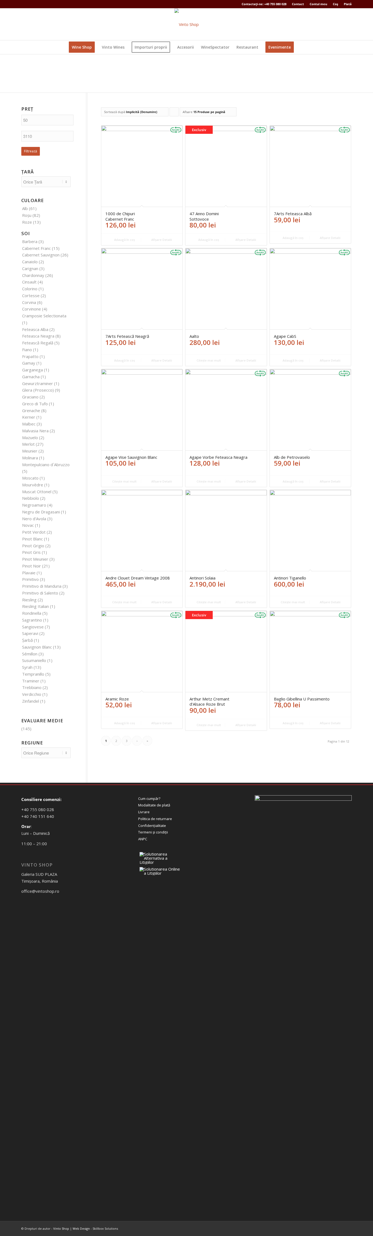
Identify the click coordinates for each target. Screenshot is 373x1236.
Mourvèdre (32, 484)
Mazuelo (30, 437)
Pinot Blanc (32, 539)
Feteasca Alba (35, 329)
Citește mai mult (208, 360)
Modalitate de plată (154, 805)
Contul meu (318, 4)
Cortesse (31, 295)
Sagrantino (32, 620)
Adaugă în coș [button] (124, 240)
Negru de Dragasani (41, 511)
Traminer (30, 681)
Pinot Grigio (33, 545)
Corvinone (31, 309)
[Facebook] (23, 24)
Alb (25, 208)
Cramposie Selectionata (44, 315)
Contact (298, 4)
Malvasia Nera (35, 430)
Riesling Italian (35, 606)
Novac (28, 525)
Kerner (28, 417)
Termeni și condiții (153, 832)
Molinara (30, 457)
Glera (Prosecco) (38, 390)
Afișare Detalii (161, 240)
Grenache (31, 410)
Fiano (27, 349)
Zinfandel (30, 701)
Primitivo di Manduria (41, 586)
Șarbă (27, 640)
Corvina (29, 302)
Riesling (29, 599)
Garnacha (31, 376)
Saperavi (30, 633)
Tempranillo (33, 674)
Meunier (29, 451)
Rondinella (31, 613)
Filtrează (30, 151)
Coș (335, 4)
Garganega (32, 369)
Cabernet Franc (36, 248)
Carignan (30, 268)
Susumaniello (34, 660)
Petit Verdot (34, 532)
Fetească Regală (37, 342)
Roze (27, 222)
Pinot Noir (31, 566)
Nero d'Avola (34, 518)
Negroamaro (34, 505)
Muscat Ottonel (36, 491)
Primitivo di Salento (40, 593)
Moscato (30, 478)
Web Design (81, 1228)
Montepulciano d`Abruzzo (46, 464)
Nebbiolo (30, 498)
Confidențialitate (152, 825)
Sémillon (29, 654)
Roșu (26, 215)
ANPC (142, 838)
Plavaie (28, 572)
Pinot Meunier (35, 559)
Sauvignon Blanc (37, 647)
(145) (26, 728)
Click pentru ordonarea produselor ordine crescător (174, 113)
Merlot (28, 444)
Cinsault (29, 282)
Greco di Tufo (35, 403)
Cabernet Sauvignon (41, 255)
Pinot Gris (31, 552)
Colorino (29, 288)
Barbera (29, 241)
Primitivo (30, 579)
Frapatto (30, 356)
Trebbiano (32, 687)
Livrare (144, 811)
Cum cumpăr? (149, 798)
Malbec (28, 424)
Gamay (28, 363)
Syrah (27, 667)
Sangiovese (33, 626)
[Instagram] (31, 24)
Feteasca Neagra (38, 336)
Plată (348, 4)
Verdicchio (31, 694)
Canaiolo (30, 261)
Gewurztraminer (37, 383)
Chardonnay (33, 275)
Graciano (30, 397)
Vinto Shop (61, 1228)
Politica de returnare (155, 818)
